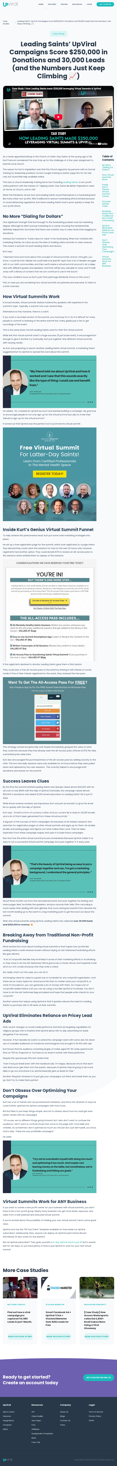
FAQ (33, 1425)
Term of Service (96, 1412)
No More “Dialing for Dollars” (107, 167)
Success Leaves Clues (106, 203)
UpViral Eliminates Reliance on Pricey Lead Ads (108, 230)
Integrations (8, 1420)
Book (34, 1438)
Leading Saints (70, 182)
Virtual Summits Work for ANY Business (106, 261)
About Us (64, 1412)
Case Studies (6, 22)
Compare (7, 1425)
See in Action (8, 1412)
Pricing (64, 4)
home (41, 4)
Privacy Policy (95, 1416)
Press (62, 1425)
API (33, 1412)
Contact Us (65, 1420)
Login (89, 4)
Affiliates (35, 1429)
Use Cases (36, 1420)
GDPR (91, 1420)
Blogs (62, 1416)
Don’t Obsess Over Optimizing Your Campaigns (108, 246)
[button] (52, 4)
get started (105, 4)
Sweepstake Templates (42, 1433)
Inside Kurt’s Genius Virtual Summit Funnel (106, 190)
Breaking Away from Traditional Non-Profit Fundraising (108, 216)
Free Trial (36, 1442)
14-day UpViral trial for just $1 (67, 1242)
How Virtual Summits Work (108, 177)
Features (52, 4)
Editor (5, 1429)
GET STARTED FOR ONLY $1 (98, 1377)
